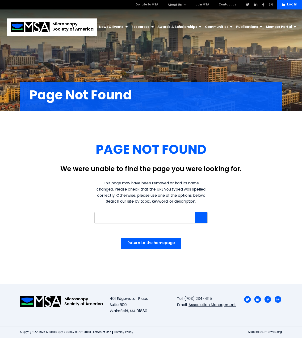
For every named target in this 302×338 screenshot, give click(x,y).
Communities (216, 27)
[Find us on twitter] (247, 5)
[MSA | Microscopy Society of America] (61, 301)
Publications (247, 27)
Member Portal (279, 27)
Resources (140, 27)
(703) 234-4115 (198, 299)
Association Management (212, 305)
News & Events (111, 27)
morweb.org (273, 332)
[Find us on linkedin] (255, 5)
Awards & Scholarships (177, 27)
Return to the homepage (151, 243)
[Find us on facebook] (263, 5)
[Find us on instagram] (271, 5)
